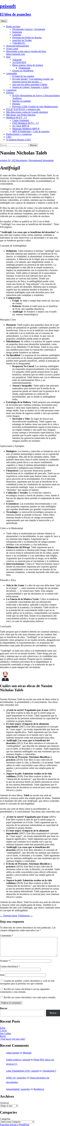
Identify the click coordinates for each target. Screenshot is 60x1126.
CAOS (3, 1030)
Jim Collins (5, 1033)
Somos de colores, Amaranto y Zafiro (30, 87)
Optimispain (24, 68)
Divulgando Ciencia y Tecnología (28, 29)
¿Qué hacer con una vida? (12, 1039)
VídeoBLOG (18, 43)
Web (2, 975)
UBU (9, 137)
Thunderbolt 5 (49, 1071)
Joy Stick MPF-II (20, 126)
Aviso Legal (12, 48)
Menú (3, 21)
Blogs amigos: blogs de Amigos (27, 65)
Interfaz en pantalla (21, 101)
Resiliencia (39, 1089)
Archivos (4, 1103)
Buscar (3, 1008)
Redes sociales (13, 26)
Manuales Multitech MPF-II (25, 128)
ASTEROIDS (19, 62)
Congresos (11, 90)
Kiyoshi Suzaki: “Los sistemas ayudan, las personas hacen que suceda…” (32, 80)
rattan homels (12, 1052)
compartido (11, 73)
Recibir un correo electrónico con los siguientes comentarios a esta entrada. (25, 990)
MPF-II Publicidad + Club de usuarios (30, 131)
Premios (16, 103)
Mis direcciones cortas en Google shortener (27, 112)
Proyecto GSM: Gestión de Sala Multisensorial (35, 106)
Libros (44, 160)
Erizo (2, 1028)
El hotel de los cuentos (23, 76)
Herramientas (34, 160)
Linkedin (16, 34)
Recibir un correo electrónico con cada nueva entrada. (30, 997)
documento (21, 160)
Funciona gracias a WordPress (14, 1124)
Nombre (5, 961)
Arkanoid (17, 59)
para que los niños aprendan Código (29, 84)
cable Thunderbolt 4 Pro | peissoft (22, 1071)
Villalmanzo (25, 915)
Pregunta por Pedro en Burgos (27, 37)
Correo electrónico (10, 966)
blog (8, 57)
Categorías (5, 1119)
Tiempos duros (8, 915)
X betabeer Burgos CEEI (18, 139)
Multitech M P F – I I (16, 117)
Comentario (6, 935)
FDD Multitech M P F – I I (25, 123)
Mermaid (27, 1052)
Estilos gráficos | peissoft (18, 1059)
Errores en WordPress (22, 70)
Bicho (3, 1036)
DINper (10, 92)
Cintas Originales (20, 120)
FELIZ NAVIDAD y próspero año (23, 109)
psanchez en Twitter (22, 40)
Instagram (17, 32)
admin (51, 160)
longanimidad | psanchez (18, 1089)
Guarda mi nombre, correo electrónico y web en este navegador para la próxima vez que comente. (27, 982)
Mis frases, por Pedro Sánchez (21, 115)
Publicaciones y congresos (19, 134)
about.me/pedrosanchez (17, 45)
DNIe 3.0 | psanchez (16, 1077)
